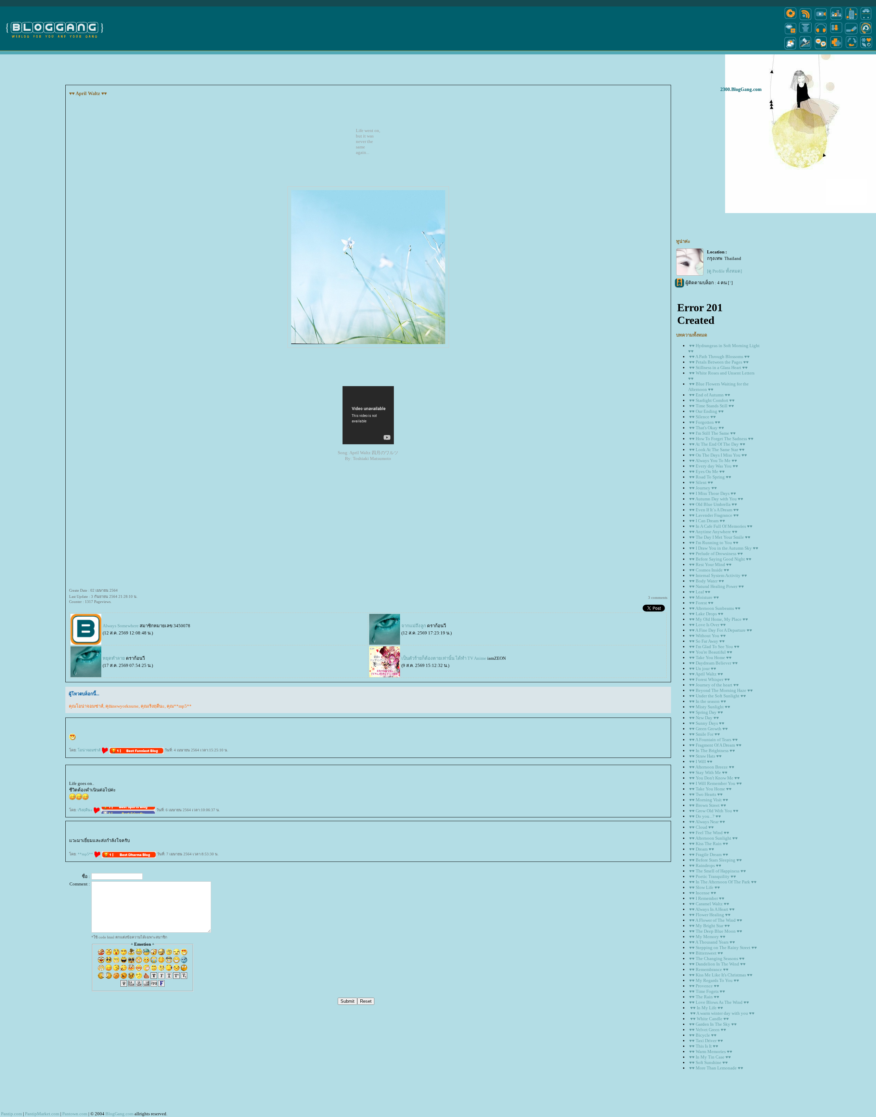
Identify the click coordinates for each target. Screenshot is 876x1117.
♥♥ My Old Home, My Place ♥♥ (718, 619)
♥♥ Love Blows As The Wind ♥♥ (719, 1002)
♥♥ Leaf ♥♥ (699, 591)
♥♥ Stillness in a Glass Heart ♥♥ (718, 367)
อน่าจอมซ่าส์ (90, 750)
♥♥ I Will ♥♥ (700, 761)
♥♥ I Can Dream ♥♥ (707, 520)
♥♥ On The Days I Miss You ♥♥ (718, 455)
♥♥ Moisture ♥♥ (704, 597)
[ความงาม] (790, 33)
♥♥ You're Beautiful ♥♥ (710, 652)
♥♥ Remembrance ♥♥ (709, 969)
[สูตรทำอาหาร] (790, 19)
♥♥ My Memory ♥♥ (707, 936)
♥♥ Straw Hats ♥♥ (705, 756)
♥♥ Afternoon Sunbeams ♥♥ (714, 608)
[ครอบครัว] (836, 33)
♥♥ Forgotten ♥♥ (704, 422)
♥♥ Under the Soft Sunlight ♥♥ (717, 695)
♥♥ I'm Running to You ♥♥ (713, 542)
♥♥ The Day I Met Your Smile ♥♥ (719, 537)
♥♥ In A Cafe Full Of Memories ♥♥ (720, 526)
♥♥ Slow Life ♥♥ (704, 887)
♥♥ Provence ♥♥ (704, 985)
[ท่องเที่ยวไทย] (790, 49)
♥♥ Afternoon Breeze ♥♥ (711, 767)
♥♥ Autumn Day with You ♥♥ (716, 498)
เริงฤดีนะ (85, 810)
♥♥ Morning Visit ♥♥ (708, 799)
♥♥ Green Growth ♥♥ (708, 728)
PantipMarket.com (42, 1113)
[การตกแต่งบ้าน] (836, 19)
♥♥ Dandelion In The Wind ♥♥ (717, 964)
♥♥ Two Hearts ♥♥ (706, 794)
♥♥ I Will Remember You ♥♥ (715, 783)
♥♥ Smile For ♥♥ (704, 734)
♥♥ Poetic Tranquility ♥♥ (712, 876)
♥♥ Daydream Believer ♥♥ (713, 663)
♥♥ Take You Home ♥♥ (710, 657)
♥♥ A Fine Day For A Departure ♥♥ (720, 630)
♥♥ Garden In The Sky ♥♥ (713, 1024)
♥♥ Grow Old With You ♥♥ (713, 810)
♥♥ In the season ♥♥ (707, 701)
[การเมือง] (805, 33)
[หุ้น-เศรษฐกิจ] (805, 49)
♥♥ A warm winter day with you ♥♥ (722, 1013)
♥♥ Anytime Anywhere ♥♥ (713, 531)
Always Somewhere (121, 625)
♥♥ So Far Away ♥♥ (707, 641)
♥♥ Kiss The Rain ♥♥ (708, 843)
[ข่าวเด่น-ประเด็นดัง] (805, 19)
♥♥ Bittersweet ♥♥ (706, 953)
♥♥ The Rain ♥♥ (704, 996)
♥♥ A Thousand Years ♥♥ (712, 942)
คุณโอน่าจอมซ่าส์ (86, 706)
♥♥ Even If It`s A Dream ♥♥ (714, 509)
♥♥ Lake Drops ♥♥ (706, 613)
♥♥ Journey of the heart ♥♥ (714, 684)
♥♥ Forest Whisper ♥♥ (709, 679)
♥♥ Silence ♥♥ (702, 416)
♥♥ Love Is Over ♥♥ (707, 624)
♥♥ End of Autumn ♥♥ (709, 394)
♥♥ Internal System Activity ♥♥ (718, 575)
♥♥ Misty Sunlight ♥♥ (709, 706)
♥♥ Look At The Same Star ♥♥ (717, 449)
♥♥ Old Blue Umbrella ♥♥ (713, 504)
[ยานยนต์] (866, 19)
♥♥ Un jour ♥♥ (702, 668)
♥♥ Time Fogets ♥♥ (707, 991)
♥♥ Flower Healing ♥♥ (710, 914)
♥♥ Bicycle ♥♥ (703, 1035)
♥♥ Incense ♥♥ (702, 892)
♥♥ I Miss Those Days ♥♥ (712, 493)
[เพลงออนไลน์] (820, 33)
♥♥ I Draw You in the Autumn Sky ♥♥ (723, 548)
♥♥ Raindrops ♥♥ (705, 865)
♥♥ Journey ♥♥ (703, 487)
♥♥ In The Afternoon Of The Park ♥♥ (723, 881)
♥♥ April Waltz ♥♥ (706, 673)
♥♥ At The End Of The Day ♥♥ (717, 444)
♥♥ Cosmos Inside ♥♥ (709, 570)
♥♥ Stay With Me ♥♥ (708, 772)
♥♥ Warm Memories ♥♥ (710, 1051)
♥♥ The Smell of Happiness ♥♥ (717, 870)
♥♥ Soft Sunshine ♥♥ (708, 1062)
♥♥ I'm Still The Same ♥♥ (712, 433)
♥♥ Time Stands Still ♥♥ (711, 405)
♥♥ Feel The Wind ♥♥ (709, 832)
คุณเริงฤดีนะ (153, 706)
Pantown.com (74, 1113)
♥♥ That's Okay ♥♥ (706, 427)
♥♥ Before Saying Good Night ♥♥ (720, 559)
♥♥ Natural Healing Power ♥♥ (716, 586)
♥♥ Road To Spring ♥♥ (710, 476)
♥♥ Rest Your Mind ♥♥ (710, 564)
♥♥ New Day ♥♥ (704, 717)
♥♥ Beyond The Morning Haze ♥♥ (721, 690)
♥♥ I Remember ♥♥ (706, 898)
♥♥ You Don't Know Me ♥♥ (714, 777)
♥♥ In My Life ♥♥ (706, 1007)
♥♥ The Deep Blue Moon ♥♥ (715, 931)
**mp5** (86, 854)
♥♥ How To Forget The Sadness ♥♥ (721, 438)
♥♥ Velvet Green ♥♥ (707, 1029)
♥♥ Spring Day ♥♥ (706, 712)
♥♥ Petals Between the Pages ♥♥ (719, 362)
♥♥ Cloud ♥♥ (701, 827)
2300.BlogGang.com (741, 89)
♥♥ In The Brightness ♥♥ (712, 750)
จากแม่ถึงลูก (413, 625)
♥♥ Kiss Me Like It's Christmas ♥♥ (720, 974)
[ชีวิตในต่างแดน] (866, 49)
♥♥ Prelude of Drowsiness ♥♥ (716, 553)
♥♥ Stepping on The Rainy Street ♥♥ (723, 947)
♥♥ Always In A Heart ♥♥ (712, 909)
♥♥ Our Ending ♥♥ (706, 411)
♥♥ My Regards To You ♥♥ (714, 980)
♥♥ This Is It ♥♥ (703, 1046)
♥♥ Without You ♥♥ (707, 635)
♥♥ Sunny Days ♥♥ (706, 723)
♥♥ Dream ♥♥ (701, 849)
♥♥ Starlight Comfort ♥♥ (712, 400)
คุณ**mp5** (179, 706)
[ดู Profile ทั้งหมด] (724, 271)
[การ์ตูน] (820, 49)
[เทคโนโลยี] (851, 19)
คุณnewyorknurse (122, 706)
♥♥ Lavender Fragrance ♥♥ (714, 515)
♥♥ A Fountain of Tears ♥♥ (713, 739)
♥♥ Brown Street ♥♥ (707, 805)
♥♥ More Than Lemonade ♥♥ (716, 1067)
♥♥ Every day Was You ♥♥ (713, 466)
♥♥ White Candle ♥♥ (709, 1018)
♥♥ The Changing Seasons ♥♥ (717, 958)
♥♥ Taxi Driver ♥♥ (706, 1040)
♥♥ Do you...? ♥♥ (705, 816)
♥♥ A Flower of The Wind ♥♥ (715, 920)
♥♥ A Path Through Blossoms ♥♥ (719, 356)
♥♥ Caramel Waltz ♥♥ (709, 903)
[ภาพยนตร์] (820, 19)
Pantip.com (11, 1113)
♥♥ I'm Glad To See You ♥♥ (714, 646)
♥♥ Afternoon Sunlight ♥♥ (713, 838)
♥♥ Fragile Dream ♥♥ (708, 854)
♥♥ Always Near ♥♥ (707, 821)
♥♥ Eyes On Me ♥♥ (707, 471)
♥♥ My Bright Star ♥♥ (709, 925)
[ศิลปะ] (866, 33)
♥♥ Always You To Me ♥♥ (713, 460)
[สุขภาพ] (836, 49)
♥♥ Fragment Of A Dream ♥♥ (715, 745)
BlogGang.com (119, 1113)
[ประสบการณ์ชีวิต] (851, 49)
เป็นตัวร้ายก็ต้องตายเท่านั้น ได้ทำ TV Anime (443, 658)
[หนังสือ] (851, 33)
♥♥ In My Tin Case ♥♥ (710, 1057)
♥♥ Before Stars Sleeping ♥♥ (715, 860)
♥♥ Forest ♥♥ (701, 602)
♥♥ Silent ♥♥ (701, 482)
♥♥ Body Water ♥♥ (706, 580)
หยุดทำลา (114, 658)
